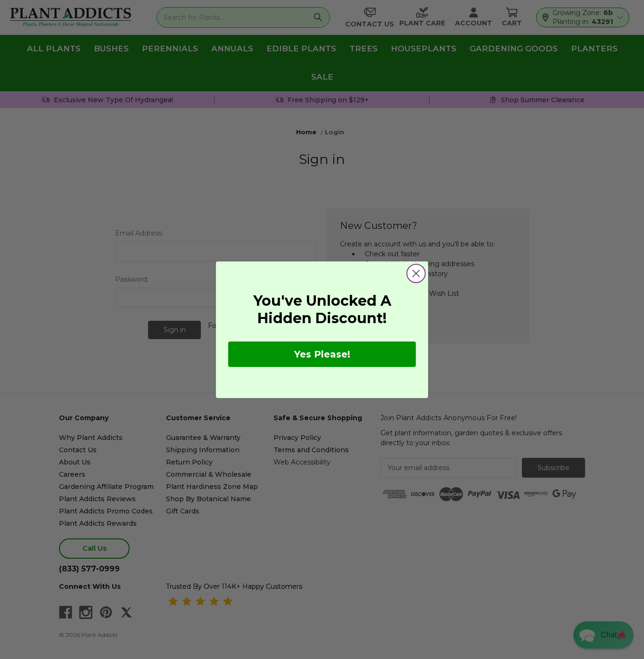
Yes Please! (322, 354)
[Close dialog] (416, 273)
